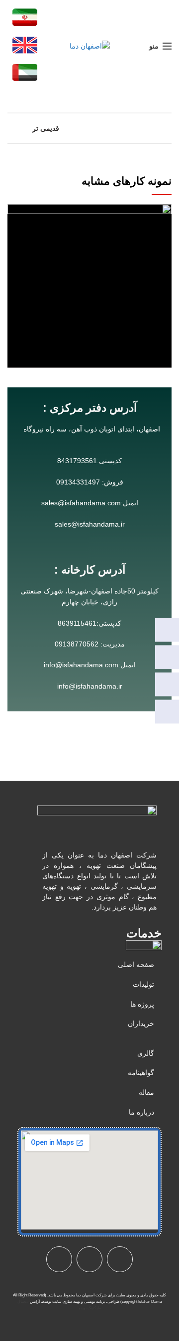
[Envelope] (89, 1259)
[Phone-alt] (120, 1259)
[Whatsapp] (59, 1259)
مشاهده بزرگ (14, 211)
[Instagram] (167, 657)
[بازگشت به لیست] (89, 128)
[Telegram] (167, 684)
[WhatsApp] (167, 630)
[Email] (167, 711)
